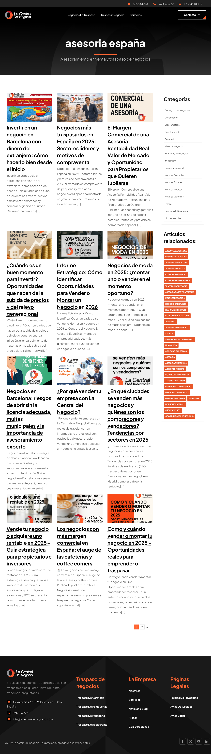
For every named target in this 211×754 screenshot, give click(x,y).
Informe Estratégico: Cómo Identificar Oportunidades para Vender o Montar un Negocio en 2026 (80, 286)
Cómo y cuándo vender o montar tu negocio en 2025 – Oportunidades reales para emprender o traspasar (129, 550)
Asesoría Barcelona (176, 251)
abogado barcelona (176, 351)
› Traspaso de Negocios (176, 211)
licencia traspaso (174, 404)
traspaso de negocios (177, 327)
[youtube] (199, 741)
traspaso (170, 322)
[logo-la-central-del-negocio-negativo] (18, 12)
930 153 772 (166, 4)
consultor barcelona (177, 316)
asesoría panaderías (176, 363)
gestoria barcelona (176, 257)
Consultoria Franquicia (178, 280)
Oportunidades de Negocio (179, 416)
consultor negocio (175, 274)
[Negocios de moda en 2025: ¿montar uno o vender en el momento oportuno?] (130, 245)
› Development (171, 132)
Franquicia (171, 345)
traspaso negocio (175, 268)
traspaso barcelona (176, 262)
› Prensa (167, 204)
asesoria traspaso (175, 381)
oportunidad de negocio (178, 386)
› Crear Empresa (172, 124)
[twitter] (190, 741)
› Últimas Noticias (172, 218)
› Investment (170, 160)
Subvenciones (172, 410)
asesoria (170, 357)
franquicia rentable (175, 310)
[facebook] (182, 741)
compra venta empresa (177, 375)
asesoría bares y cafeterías (179, 292)
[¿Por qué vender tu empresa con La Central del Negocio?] (80, 370)
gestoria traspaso (175, 398)
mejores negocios (175, 298)
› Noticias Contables (174, 175)
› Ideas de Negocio (173, 146)
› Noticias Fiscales (173, 182)
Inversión (194, 398)
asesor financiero (175, 369)
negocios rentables (175, 304)
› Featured (169, 139)
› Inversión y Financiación (176, 153)
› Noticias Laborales (174, 196)
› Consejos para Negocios (177, 110)
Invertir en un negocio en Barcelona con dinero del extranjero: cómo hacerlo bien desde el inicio (29, 148)
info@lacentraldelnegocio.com (33, 719)
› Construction (171, 117)
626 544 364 (140, 4)
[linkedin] (207, 741)
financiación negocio (177, 392)
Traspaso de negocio (176, 286)
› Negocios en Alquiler (175, 168)
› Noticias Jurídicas (173, 189)
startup (169, 333)
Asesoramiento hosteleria (179, 339)
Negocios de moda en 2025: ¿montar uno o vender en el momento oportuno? (130, 279)
